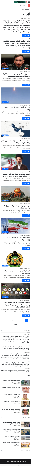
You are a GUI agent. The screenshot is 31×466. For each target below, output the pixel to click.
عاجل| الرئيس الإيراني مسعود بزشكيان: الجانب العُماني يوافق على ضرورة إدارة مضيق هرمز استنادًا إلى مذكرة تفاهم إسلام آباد (16, 44)
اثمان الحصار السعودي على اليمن (12, 401)
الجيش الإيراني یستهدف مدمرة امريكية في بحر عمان (16, 272)
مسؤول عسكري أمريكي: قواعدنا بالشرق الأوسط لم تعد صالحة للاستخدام (16, 75)
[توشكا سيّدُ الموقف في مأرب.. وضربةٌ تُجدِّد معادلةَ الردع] (25, 412)
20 (8, 320)
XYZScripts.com (23, 465)
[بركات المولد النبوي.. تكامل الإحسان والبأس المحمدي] (25, 383)
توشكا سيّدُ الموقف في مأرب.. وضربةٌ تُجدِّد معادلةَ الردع (11, 410)
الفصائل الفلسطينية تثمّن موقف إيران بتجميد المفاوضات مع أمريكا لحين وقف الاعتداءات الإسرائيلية (17, 304)
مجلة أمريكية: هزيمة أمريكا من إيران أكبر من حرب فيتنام (16, 207)
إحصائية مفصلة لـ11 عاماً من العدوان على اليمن (11, 443)
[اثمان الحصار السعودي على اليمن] (25, 404)
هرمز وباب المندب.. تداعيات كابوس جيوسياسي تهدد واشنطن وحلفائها (11, 430)
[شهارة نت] (20, 2)
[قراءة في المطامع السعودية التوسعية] (25, 390)
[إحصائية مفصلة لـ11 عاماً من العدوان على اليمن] (25, 445)
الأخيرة (15, 324)
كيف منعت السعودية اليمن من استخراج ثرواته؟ (12, 437)
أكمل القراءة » (26, 36)
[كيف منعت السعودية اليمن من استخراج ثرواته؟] (25, 438)
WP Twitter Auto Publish (9, 465)
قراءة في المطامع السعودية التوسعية (11, 387)
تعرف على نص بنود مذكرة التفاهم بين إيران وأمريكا (16, 238)
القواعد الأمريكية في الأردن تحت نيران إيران (17, 108)
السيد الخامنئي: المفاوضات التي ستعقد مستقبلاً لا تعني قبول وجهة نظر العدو (16, 175)
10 (12, 320)
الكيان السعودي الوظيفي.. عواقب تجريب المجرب (12, 395)
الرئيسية (27, 9)
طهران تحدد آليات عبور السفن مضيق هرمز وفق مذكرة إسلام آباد (16, 142)
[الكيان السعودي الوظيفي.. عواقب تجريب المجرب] (25, 397)
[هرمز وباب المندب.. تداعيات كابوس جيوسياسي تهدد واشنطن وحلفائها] (25, 432)
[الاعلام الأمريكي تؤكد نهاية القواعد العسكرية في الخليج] (25, 424)
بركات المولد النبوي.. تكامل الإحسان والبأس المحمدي (11, 381)
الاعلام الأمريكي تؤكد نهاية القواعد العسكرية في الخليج (11, 423)
